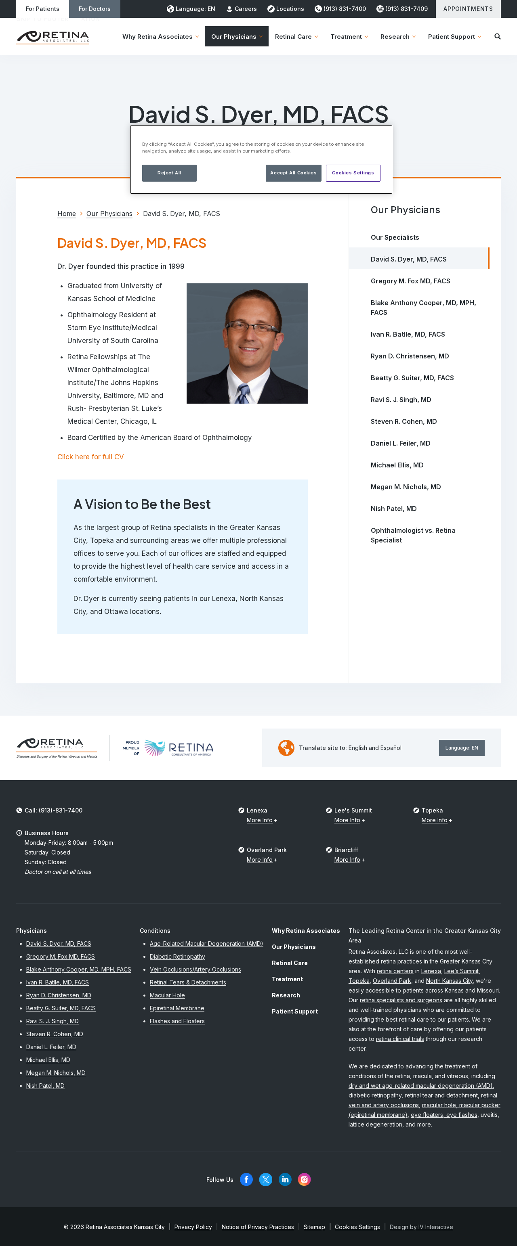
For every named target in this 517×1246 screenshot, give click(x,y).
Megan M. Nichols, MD (406, 487)
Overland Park (392, 980)
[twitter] (265, 1179)
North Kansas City (449, 980)
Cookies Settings (353, 173)
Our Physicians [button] (233, 36)
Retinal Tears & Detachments (188, 982)
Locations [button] (290, 8)
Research (286, 995)
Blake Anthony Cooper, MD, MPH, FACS (423, 307)
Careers (246, 8)
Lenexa (431, 970)
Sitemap (314, 1226)
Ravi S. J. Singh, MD (401, 400)
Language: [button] (195, 8)
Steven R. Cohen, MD (404, 421)
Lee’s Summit (461, 970)
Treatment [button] (346, 36)
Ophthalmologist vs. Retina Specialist (413, 535)
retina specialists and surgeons (401, 1000)
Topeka (359, 980)
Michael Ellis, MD (397, 465)
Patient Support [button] (451, 36)
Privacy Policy (193, 1226)
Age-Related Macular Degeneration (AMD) (206, 943)
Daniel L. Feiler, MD (401, 443)
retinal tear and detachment (441, 1095)
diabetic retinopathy (375, 1095)
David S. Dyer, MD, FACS (409, 259)
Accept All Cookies (293, 173)
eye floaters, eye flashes (444, 1114)
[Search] (497, 36)
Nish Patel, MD (394, 509)
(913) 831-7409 (406, 8)
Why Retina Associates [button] (157, 36)
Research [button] (395, 36)
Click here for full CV (90, 457)
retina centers (395, 970)
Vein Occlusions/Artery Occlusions (195, 969)
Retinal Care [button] (293, 36)
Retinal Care (290, 962)
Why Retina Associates (306, 930)
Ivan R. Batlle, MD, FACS (408, 334)
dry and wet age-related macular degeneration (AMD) (421, 1085)
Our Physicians (294, 946)
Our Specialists (395, 237)
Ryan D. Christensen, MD (410, 356)
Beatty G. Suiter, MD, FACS (412, 378)
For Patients (42, 8)
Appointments (468, 8)
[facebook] (246, 1179)
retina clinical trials (400, 1038)
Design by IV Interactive (421, 1226)
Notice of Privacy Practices (258, 1226)
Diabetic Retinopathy (177, 956)
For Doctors (95, 8)
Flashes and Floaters (177, 1021)
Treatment (287, 979)
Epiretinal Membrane (177, 1008)
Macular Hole (167, 995)
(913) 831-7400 (345, 8)
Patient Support (295, 1011)
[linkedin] (285, 1179)
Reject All (169, 173)
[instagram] (304, 1179)
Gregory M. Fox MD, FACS (410, 281)
